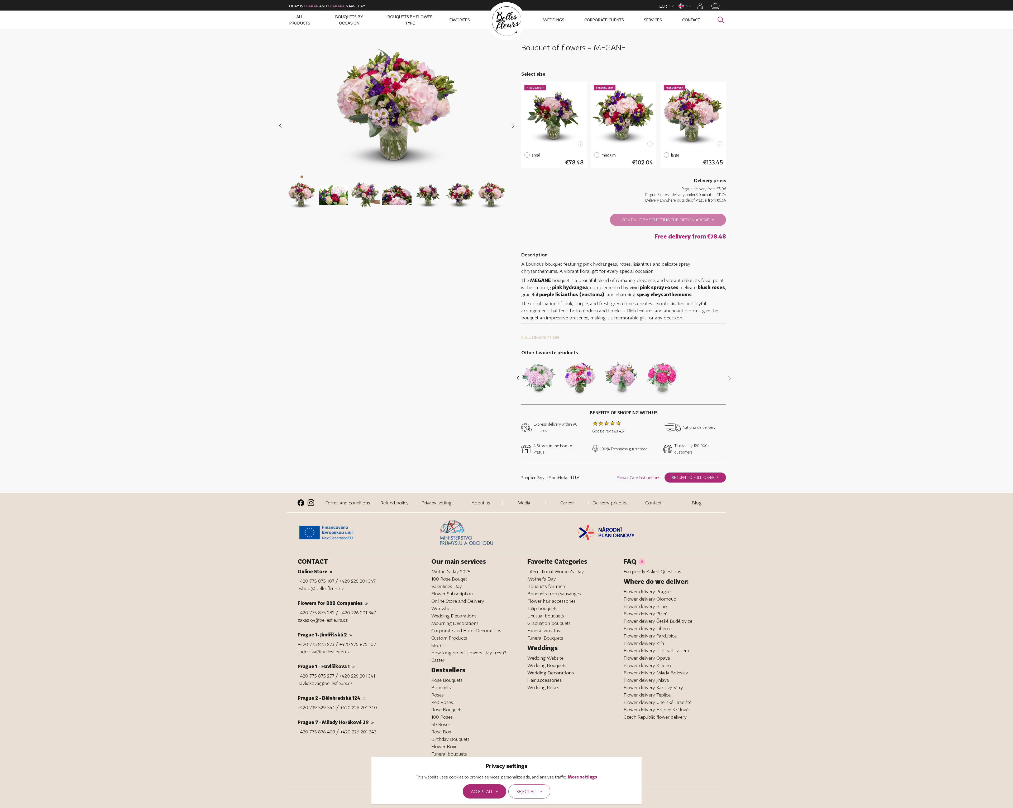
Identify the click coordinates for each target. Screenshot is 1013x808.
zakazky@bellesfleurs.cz (323, 620)
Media (524, 502)
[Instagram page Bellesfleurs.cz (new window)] (311, 502)
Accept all (484, 791)
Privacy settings (437, 502)
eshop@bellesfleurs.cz (321, 588)
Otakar (311, 6)
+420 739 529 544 (316, 707)
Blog (696, 502)
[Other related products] (728, 378)
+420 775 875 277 (316, 676)
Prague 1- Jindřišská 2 (325, 634)
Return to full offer (695, 477)
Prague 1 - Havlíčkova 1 (326, 666)
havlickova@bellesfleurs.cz (325, 683)
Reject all (529, 791)
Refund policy (394, 502)
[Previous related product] (519, 378)
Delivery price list (610, 502)
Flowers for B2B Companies (333, 603)
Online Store (315, 571)
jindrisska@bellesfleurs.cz (324, 651)
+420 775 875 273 (316, 644)
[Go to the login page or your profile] (700, 6)
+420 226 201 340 (358, 707)
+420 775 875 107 (316, 581)
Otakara (336, 6)
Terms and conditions (348, 502)
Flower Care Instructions (638, 477)
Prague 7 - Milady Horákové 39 (336, 722)
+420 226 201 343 (358, 731)
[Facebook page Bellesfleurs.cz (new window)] (301, 502)
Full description (540, 337)
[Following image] (513, 126)
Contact (653, 502)
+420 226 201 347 (357, 581)
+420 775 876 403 (316, 731)
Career (567, 502)
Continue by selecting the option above (668, 219)
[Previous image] (281, 126)
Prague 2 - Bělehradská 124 (331, 698)
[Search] (720, 20)
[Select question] (302, 191)
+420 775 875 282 (316, 612)
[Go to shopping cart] (715, 6)
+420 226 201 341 (357, 676)
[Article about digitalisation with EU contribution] (367, 532)
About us (480, 502)
